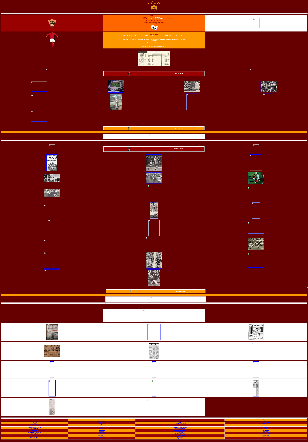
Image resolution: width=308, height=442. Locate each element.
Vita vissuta (34, 430)
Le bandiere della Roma (35, 424)
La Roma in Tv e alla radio (180, 427)
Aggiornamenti (180, 419)
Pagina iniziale (34, 419)
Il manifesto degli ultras (180, 430)
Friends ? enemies (101, 436)
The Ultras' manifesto (180, 431)
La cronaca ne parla (180, 435)
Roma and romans (265, 425)
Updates (180, 420)
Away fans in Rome (266, 423)
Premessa (34, 422)
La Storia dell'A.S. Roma (34, 427)
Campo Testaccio (101, 424)
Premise (34, 423)
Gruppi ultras (180, 432)
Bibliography (265, 431)
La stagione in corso (102, 419)
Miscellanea (102, 430)
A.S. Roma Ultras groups (180, 433)
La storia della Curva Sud (34, 432)
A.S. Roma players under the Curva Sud (266, 433)
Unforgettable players (34, 425)
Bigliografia (266, 430)
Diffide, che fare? (34, 437)
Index (35, 420)
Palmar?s (102, 423)
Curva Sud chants (34, 436)
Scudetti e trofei (102, 422)
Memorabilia (180, 424)
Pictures (265, 420)
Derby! (101, 427)
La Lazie (180, 422)
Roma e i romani (266, 424)
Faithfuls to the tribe (266, 436)
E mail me (180, 438)
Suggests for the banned (34, 438)
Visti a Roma (266, 422)
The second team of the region (180, 423)
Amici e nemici (101, 435)
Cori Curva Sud (34, 435)
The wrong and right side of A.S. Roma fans (180, 436)
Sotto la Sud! (266, 432)
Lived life (34, 431)
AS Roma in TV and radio (180, 428)
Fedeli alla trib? (266, 435)
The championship (101, 420)
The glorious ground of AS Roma (101, 425)
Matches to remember (101, 433)
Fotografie (265, 419)
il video (155, 295)
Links (101, 437)
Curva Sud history (34, 433)
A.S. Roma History (34, 428)
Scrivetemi (180, 437)
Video (265, 427)
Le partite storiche (101, 432)
